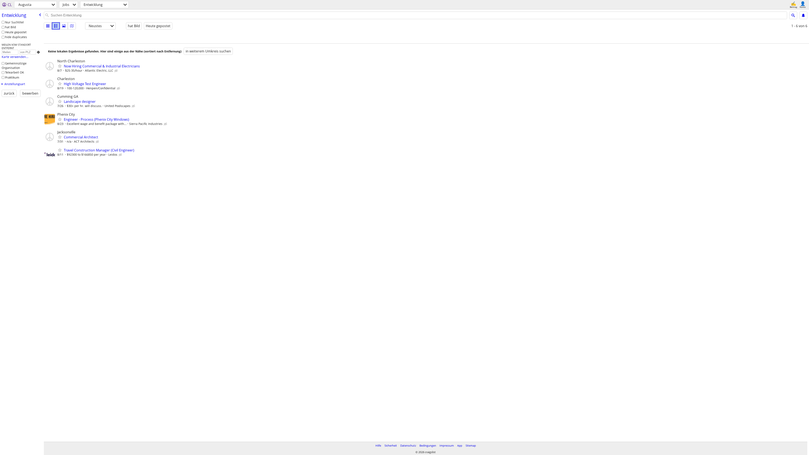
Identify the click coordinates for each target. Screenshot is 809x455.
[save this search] (803, 15)
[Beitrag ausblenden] (116, 70)
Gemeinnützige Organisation (14, 65)
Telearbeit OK (14, 72)
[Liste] (48, 25)
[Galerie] (64, 25)
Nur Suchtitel (14, 22)
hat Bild (10, 27)
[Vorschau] (56, 25)
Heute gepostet (16, 32)
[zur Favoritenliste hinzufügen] (59, 65)
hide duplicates (16, 37)
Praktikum (12, 77)
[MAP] (72, 25)
